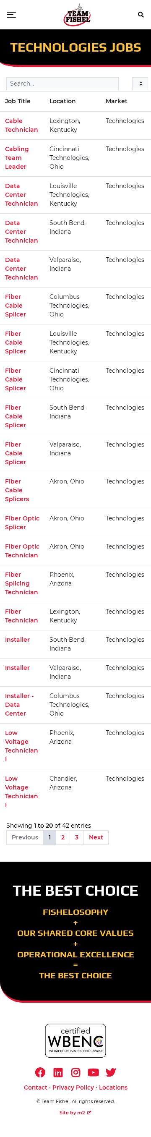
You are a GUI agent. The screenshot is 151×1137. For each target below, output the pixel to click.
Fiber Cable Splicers (17, 490)
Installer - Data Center (19, 704)
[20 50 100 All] (138, 83)
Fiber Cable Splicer (15, 305)
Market (117, 101)
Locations (113, 1087)
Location (62, 101)
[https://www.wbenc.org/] (75, 1041)
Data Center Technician (21, 194)
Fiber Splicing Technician (21, 583)
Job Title (18, 101)
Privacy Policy (73, 1087)
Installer (17, 639)
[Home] (77, 14)
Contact (35, 1087)
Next (96, 837)
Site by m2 (72, 1113)
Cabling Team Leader (17, 157)
